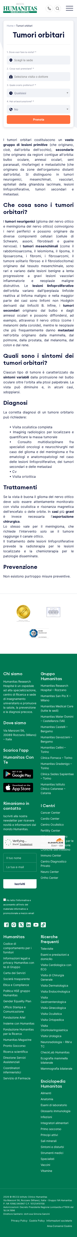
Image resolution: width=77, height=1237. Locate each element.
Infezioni (46, 1117)
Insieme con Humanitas (18, 1023)
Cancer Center (50, 812)
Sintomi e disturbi (52, 1147)
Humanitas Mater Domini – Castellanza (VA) (57, 719)
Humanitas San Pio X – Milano (56, 698)
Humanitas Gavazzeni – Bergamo (56, 739)
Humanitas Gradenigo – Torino (56, 766)
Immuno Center (51, 855)
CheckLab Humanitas (55, 1052)
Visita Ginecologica (53, 1007)
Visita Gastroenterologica (53, 999)
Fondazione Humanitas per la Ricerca (18, 1031)
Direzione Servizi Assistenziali (14, 1060)
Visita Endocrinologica (55, 991)
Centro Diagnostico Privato (53, 863)
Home (10, 25)
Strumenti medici (52, 1153)
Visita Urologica (51, 1036)
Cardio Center (50, 818)
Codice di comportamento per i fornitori (17, 948)
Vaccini (45, 1165)
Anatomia (47, 1099)
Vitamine (46, 1170)
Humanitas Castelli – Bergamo (54, 729)
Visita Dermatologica (54, 985)
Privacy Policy (19, 1220)
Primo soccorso (51, 1129)
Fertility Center (50, 830)
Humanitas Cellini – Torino (53, 749)
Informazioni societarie (59, 1220)
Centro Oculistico (52, 824)
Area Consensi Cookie (59, 1226)
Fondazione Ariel (14, 1017)
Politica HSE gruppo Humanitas (16, 993)
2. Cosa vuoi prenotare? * (20, 68)
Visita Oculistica (51, 1013)
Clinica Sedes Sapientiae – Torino (57, 776)
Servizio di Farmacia (16, 1078)
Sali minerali (48, 1141)
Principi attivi (49, 1135)
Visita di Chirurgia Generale (52, 977)
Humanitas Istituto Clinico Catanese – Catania (53, 789)
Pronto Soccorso (14, 1045)
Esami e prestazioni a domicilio (55, 957)
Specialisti (47, 1159)
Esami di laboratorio (54, 1105)
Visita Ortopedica (52, 1019)
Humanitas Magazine (17, 1039)
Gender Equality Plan (17, 1001)
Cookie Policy (37, 1220)
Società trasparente (16, 979)
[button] (69, 8)
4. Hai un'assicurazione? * (20, 101)
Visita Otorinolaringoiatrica (54, 1028)
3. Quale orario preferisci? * (21, 85)
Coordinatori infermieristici (12, 1070)
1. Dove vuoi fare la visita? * (21, 52)
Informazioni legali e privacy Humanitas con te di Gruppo (18, 963)
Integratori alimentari (54, 1123)
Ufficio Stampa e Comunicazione (14, 1009)
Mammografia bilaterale (56, 1068)
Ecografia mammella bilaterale (54, 1060)
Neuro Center (50, 871)
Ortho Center (49, 877)
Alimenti (46, 1093)
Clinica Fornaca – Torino (56, 757)
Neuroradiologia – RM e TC (56, 1044)
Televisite (47, 948)
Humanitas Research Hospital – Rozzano (54, 688)
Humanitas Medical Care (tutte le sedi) (57, 708)
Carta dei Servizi (14, 973)
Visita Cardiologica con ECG (56, 967)
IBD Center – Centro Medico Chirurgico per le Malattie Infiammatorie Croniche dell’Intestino (57, 843)
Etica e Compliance (16, 985)
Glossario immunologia (55, 1111)
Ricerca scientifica (15, 1051)
